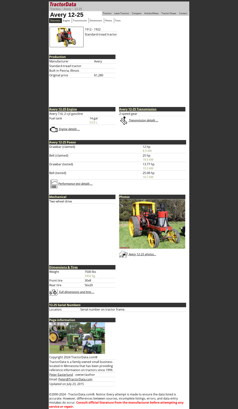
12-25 (78, 9)
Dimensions (96, 20)
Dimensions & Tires (63, 267)
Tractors (55, 9)
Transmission (80, 20)
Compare (136, 13)
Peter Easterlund (61, 375)
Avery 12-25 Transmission (138, 109)
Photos (108, 20)
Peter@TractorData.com (75, 379)
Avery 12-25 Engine (63, 109)
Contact (183, 13)
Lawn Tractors (121, 13)
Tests (118, 20)
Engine (66, 20)
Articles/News (151, 13)
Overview (55, 20)
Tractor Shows (168, 13)
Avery (67, 9)
